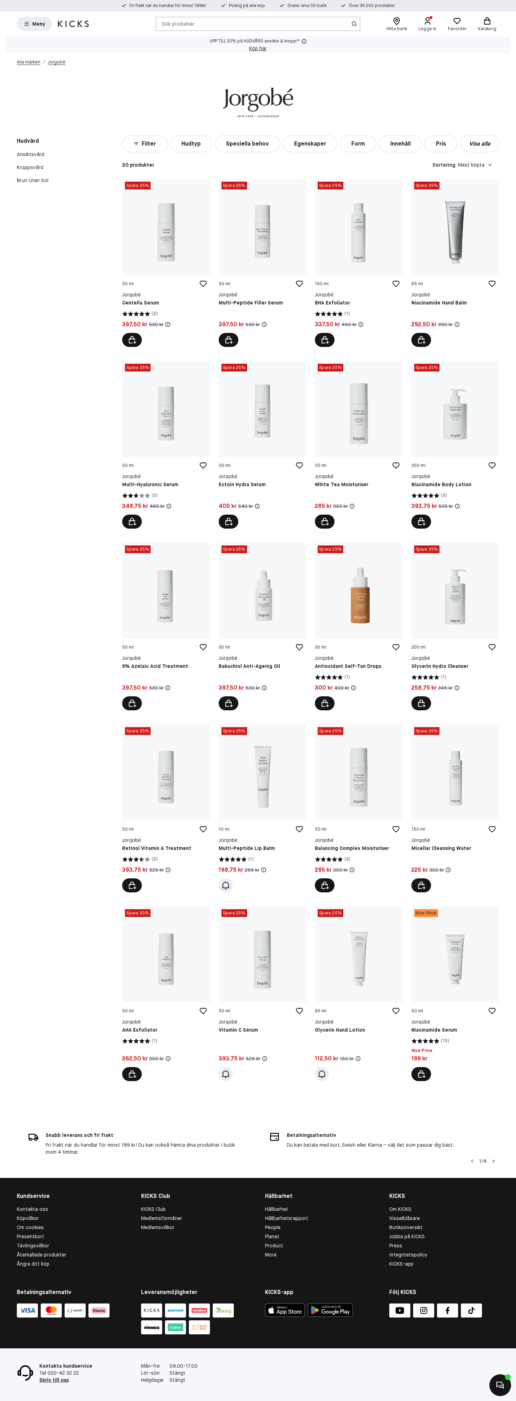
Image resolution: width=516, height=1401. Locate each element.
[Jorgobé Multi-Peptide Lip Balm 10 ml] (262, 808)
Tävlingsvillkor (33, 1245)
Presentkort (30, 1236)
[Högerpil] (493, 1161)
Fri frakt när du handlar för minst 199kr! (168, 5)
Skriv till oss (54, 1380)
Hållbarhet (276, 1209)
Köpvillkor (28, 1218)
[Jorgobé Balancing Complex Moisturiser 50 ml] (359, 808)
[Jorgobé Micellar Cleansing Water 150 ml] (455, 808)
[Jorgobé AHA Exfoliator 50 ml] (166, 993)
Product (274, 1245)
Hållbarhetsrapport (286, 1218)
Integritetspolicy (408, 1255)
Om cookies (30, 1227)
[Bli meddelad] (226, 885)
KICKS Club (153, 1209)
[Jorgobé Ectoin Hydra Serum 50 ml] (262, 445)
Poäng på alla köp (247, 5)
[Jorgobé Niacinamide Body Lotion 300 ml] (455, 445)
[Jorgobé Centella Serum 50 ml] (166, 263)
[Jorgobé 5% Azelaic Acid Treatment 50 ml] (166, 626)
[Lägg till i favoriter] (203, 284)
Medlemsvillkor (157, 1227)
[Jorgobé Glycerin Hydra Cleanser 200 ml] (455, 626)
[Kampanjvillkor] (168, 324)
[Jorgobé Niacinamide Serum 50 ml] (455, 993)
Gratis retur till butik (306, 5)
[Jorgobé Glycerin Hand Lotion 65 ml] (359, 993)
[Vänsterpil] (472, 1161)
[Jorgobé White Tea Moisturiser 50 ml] (359, 445)
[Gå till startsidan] (73, 24)
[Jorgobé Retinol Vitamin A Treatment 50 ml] (166, 808)
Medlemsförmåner (161, 1218)
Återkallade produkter (41, 1255)
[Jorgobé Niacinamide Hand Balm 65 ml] (455, 263)
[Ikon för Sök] (354, 23)
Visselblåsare (404, 1218)
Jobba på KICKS (407, 1236)
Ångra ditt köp (33, 1264)
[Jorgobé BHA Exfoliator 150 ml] (359, 263)
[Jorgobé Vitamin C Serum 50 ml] (262, 993)
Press (395, 1245)
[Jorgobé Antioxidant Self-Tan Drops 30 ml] (359, 626)
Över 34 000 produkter (372, 5)
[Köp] (132, 340)
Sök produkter (178, 23)
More (271, 1255)
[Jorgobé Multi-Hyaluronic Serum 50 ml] (166, 445)
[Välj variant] (325, 522)
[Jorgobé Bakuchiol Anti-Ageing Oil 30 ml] (262, 626)
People (272, 1227)
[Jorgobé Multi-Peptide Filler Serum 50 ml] (262, 263)
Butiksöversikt (406, 1227)
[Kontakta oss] (500, 1385)
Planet (272, 1236)
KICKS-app (401, 1264)
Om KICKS (400, 1209)
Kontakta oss (32, 1209)
